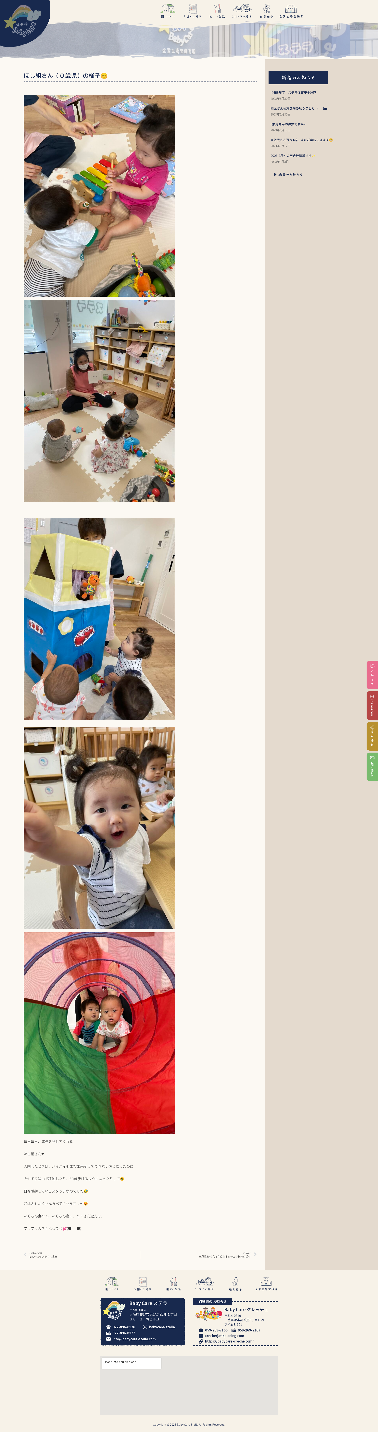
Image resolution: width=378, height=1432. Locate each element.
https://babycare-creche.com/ (229, 1341)
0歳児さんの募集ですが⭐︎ (288, 124)
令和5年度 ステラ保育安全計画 (293, 92)
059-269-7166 (216, 1330)
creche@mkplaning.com (224, 1335)
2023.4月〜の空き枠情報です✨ (293, 155)
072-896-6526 (124, 1326)
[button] (298, 77)
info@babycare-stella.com (134, 1338)
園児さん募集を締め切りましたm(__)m (299, 108)
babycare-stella (162, 1326)
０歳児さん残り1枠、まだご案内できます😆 (302, 139)
